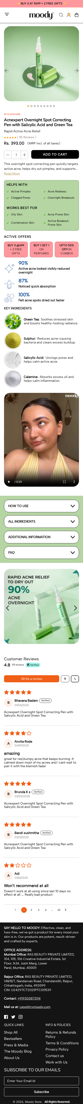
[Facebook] (6, 1017)
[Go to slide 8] (51, 106)
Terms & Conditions (62, 1043)
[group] (41, 3)
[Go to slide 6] (44, 106)
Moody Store (33, 1102)
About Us (12, 1058)
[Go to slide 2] (31, 106)
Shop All (11, 1032)
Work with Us (56, 1062)
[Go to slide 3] (34, 106)
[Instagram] (21, 1017)
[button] (61, 15)
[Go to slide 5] (41, 106)
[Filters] (65, 678)
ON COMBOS (66, 249)
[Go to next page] (66, 910)
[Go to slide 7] (47, 106)
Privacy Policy (57, 1049)
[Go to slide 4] (38, 106)
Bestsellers (13, 1038)
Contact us (55, 1056)
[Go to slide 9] (54, 106)
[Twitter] (13, 1017)
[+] (24, 155)
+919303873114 (29, 998)
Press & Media (16, 1045)
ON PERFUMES (41, 249)
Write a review (31, 679)
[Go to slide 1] (28, 106)
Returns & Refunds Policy (61, 1034)
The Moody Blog (18, 1051)
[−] (7, 155)
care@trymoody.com (35, 1007)
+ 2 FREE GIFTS (16, 249)
